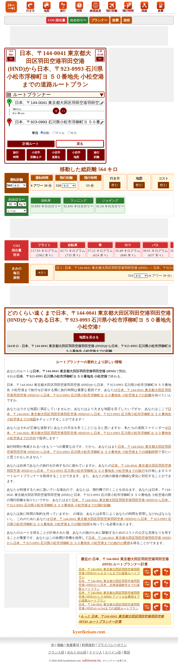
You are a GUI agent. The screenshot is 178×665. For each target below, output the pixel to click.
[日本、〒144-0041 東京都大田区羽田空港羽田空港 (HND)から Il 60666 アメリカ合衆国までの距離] (147, 595)
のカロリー (78, 20)
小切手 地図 (76, 155)
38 (100, 55)
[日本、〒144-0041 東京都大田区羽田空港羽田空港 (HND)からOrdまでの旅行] (166, 607)
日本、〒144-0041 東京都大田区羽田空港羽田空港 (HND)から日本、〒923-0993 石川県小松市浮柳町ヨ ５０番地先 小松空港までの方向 (89, 433)
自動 (46, 133)
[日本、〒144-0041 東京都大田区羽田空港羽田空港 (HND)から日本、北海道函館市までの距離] (147, 583)
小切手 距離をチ (36, 155)
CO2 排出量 (56, 20)
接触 (60, 645)
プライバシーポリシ (112, 645)
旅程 (127, 20)
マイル (59, 133)
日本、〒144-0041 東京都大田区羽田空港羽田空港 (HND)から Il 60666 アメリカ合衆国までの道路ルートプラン (109, 596)
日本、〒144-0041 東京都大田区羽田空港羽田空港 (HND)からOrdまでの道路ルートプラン (109, 606)
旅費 (115, 20)
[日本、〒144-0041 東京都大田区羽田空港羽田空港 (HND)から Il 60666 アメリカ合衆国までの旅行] (166, 595)
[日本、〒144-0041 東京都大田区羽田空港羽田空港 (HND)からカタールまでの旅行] (166, 572)
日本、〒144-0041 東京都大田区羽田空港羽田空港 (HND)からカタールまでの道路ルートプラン (109, 573)
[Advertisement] (89, 36)
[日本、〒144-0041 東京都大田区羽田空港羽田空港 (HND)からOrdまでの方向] (156, 607)
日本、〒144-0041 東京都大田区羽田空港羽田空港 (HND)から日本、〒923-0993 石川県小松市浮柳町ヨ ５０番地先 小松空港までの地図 (89, 414)
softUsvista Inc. (92, 660)
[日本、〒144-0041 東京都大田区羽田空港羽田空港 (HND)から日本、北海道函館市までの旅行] (166, 583)
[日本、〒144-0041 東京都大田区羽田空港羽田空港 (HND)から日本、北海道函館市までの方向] (156, 583)
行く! (115, 185)
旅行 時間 (16, 155)
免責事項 (72, 645)
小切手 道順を (56, 155)
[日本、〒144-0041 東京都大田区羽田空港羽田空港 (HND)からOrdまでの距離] (147, 607)
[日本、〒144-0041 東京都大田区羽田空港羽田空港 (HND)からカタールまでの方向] (156, 572)
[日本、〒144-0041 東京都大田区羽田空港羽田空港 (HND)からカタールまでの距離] (147, 572)
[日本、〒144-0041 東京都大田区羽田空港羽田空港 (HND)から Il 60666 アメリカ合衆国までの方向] (156, 595)
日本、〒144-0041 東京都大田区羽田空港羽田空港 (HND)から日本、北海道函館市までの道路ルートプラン (109, 585)
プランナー (99, 20)
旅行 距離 (96, 155)
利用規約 (88, 645)
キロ (74, 133)
